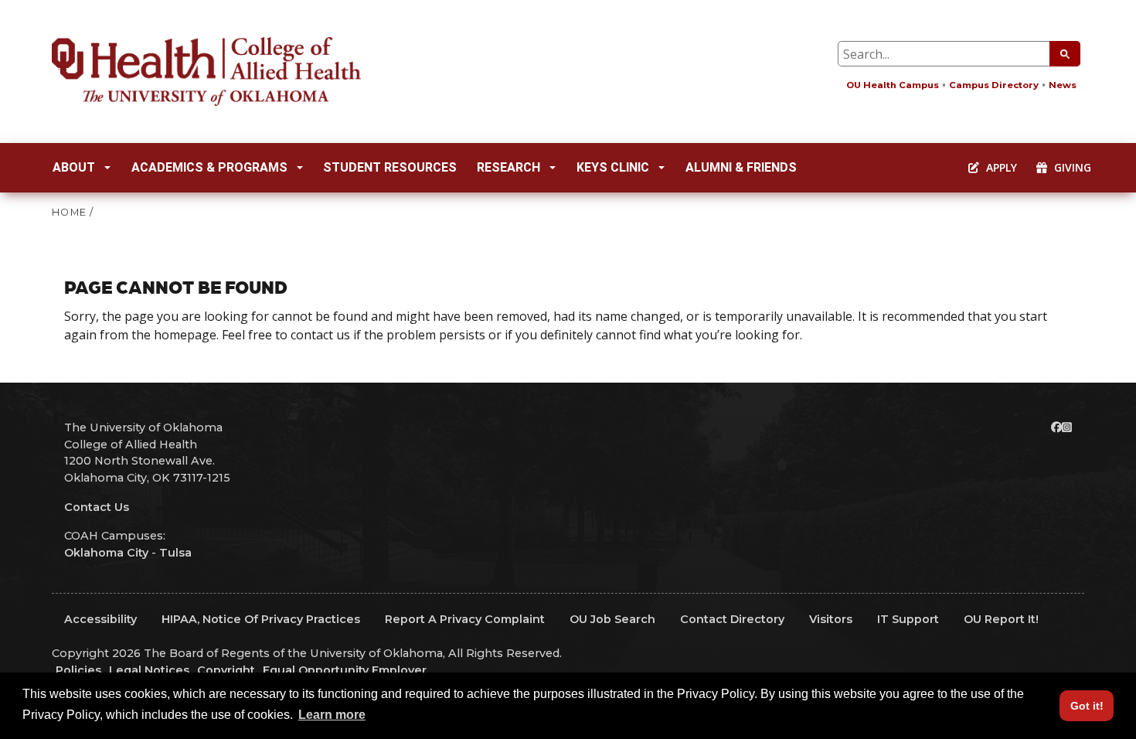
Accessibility (100, 619)
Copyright (226, 670)
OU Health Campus (892, 85)
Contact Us (96, 507)
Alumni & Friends (741, 167)
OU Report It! (1001, 619)
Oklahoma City (106, 553)
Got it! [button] (1087, 706)
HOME (69, 212)
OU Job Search (612, 619)
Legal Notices (149, 670)
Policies (78, 670)
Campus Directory (994, 85)
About (74, 167)
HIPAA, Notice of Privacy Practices (261, 619)
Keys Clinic (613, 167)
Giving (1071, 167)
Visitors (830, 619)
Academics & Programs (209, 167)
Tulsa (175, 553)
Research (508, 167)
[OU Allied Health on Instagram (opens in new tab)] (1067, 427)
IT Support (908, 619)
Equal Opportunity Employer (345, 670)
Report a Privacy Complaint (465, 619)
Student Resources (390, 167)
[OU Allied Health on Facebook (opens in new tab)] (1056, 427)
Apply (1000, 167)
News (1062, 85)
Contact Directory (732, 619)
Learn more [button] (332, 714)
